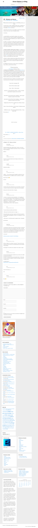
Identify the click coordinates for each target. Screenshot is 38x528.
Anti (11, 20)
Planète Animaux (6, 472)
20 (21, 484)
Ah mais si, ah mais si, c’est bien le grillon (9, 354)
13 (21, 483)
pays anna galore (9, 425)
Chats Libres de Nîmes (7, 457)
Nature (20, 449)
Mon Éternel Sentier (5, 369)
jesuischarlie (4, 420)
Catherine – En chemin (22, 470)
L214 (4, 461)
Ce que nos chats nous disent (7, 343)
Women (9, 27)
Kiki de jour (4, 364)
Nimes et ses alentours (9, 422)
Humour (20, 447)
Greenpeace (11, 419)
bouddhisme (8, 409)
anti (7, 171)
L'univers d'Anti (21, 448)
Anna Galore (8, 144)
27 (21, 485)
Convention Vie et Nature (7, 458)
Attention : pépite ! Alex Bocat (7, 368)
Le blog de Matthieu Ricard (22, 456)
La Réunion (5, 421)
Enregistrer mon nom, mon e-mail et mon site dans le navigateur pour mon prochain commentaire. (13, 314)
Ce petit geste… (10, 387)
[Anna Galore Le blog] (19, 11)
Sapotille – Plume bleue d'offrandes (24, 471)
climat (6, 413)
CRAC (5, 415)
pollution (13, 425)
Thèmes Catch (33, 526)
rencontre (10, 426)
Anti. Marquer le (19, 138)
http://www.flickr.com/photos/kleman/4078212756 (10, 262)
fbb (6, 419)
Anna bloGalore (21, 440)
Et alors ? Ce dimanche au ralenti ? (8, 370)
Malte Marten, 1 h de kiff (6, 371)
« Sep (19, 486)
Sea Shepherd (6, 464)
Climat (20, 442)
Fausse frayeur (5, 360)
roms (8, 427)
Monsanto (4, 422)
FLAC (8, 419)
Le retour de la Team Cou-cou (7, 361)
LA (8, 134)
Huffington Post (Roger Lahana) (8, 471)
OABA (5, 463)
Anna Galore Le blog (20, 1)
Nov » (21, 486)
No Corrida (5, 462)
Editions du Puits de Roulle (6, 416)
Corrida (9, 413)
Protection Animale (6, 426)
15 (24, 483)
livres (7, 421)
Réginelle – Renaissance (22, 474)
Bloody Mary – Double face (22, 473)
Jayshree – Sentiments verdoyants (23, 472)
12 (19, 483)
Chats (20, 441)
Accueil (20, 439)
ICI (8, 112)
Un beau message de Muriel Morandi (8, 359)
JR (6, 55)
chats (9, 411)
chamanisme (5, 411)
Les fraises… (8, 386)
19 (19, 484)
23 (26, 484)
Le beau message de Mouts (7, 363)
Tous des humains (21, 451)
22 (24, 484)
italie (13, 419)
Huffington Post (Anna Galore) (8, 470)
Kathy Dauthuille (12, 420)
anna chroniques (12, 408)
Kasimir (9, 420)
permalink (22, 138)
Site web (4, 308)
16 (26, 483)
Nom (4, 299)
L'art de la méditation (6, 346)
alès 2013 (4, 408)
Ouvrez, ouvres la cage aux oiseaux (8, 348)
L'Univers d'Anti (14, 138)
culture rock (10, 415)
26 (19, 485)
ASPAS (5, 456)
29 (24, 485)
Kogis (3, 421)
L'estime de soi (5, 347)
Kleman (7, 251)
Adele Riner (8, 224)
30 (26, 485)
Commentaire (5, 287)
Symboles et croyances (22, 450)
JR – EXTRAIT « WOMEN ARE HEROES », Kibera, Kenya (14, 132)
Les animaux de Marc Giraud (23, 457)
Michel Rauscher (11, 421)
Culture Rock (21, 445)
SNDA (5, 465)
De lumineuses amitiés (6, 362)
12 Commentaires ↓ (15, 20)
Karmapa (7, 420)
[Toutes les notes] (6, 445)
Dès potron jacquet (5, 353)
